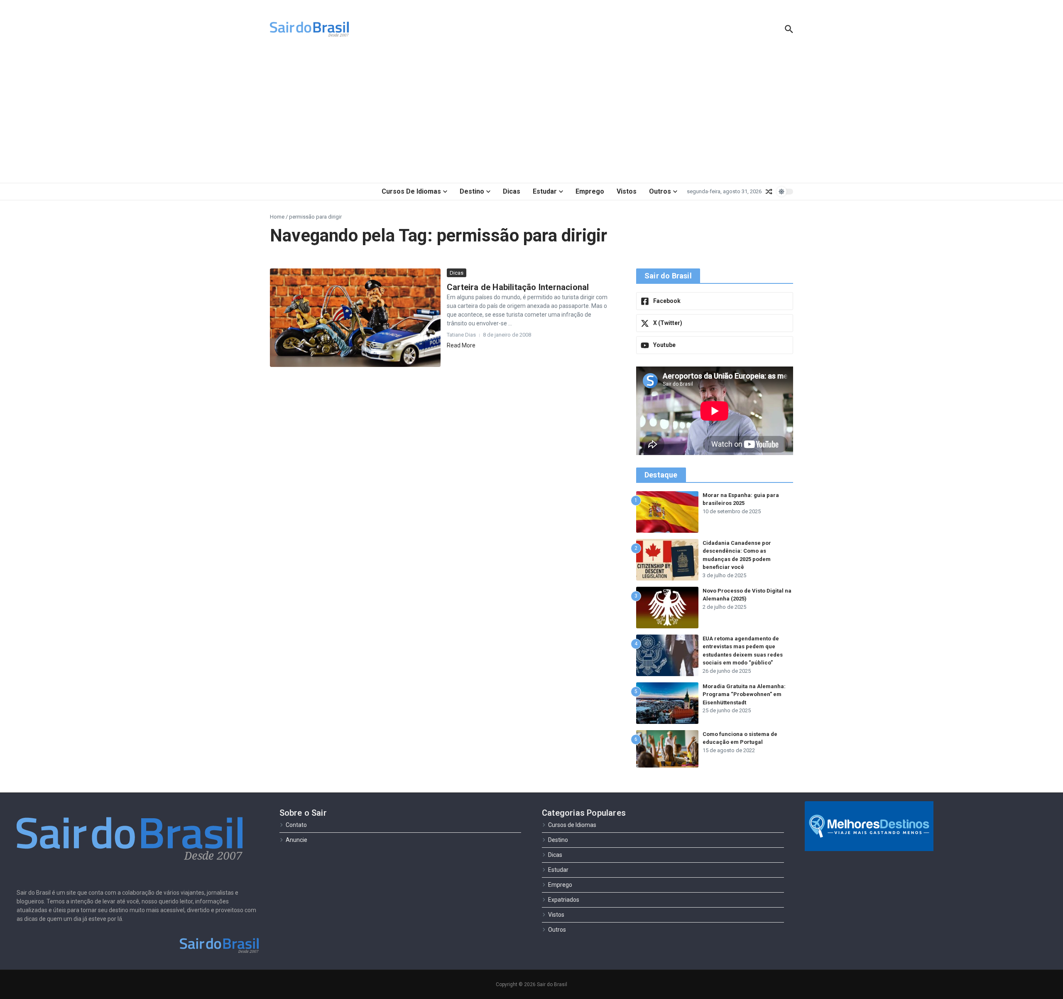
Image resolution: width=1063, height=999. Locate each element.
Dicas (511, 191)
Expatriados (563, 899)
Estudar (545, 191)
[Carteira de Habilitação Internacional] (355, 317)
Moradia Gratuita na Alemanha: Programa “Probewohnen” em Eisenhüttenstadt (744, 694)
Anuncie (296, 840)
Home (277, 217)
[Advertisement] (531, 116)
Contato (296, 825)
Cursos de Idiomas (411, 191)
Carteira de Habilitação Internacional (518, 287)
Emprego (590, 191)
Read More (461, 345)
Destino (472, 191)
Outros (660, 191)
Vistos (627, 191)
